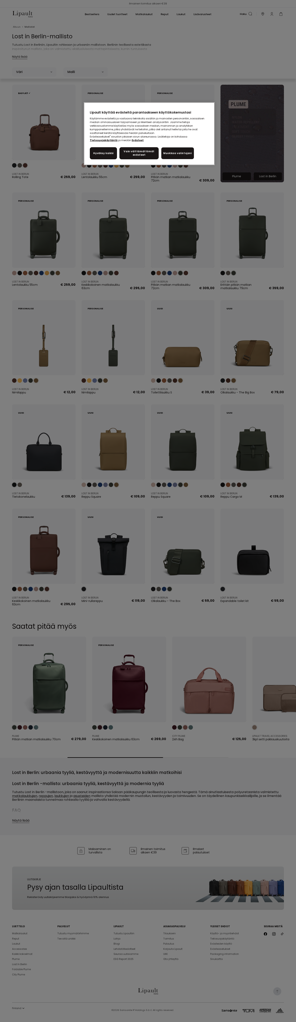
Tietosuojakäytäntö (104, 140)
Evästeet (138, 140)
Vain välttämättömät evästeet (139, 153)
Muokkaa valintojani (177, 153)
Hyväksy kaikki (103, 153)
